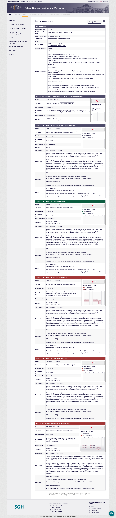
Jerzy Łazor (57, 293)
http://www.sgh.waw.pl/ (57, 511)
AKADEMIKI (12, 50)
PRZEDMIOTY (13, 32)
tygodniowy (97, 108)
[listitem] (17, 15)
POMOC (11, 54)
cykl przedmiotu (98, 110)
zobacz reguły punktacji (56, 45)
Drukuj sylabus (93, 22)
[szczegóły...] (99, 101)
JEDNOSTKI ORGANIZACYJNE (17, 28)
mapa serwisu (94, 510)
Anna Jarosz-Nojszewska (64, 110)
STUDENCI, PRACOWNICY (16, 24)
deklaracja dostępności (96, 508)
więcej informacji (66, 103)
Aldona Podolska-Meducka (69, 112)
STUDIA (11, 37)
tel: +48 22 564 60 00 (56, 509)
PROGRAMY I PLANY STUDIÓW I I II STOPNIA (18, 42)
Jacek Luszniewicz (77, 110)
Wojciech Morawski (55, 112)
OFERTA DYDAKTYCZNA (16, 47)
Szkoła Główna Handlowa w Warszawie (59, 38)
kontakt (92, 506)
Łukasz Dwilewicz (52, 110)
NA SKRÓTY (12, 21)
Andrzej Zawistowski (84, 112)
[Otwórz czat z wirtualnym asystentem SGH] (111, 513)
